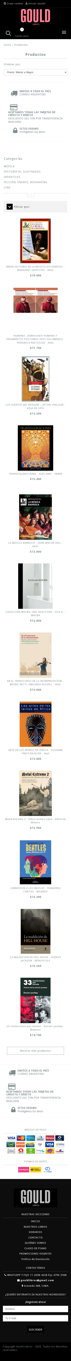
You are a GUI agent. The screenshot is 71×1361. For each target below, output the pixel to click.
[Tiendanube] (11, 1355)
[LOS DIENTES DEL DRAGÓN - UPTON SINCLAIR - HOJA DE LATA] (35, 379)
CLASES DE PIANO (35, 1248)
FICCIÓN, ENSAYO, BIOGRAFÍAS (25, 182)
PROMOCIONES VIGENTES (36, 1253)
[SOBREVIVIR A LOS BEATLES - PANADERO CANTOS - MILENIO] (35, 862)
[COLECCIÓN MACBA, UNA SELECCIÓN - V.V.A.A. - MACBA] (35, 586)
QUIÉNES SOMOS (35, 1242)
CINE (7, 187)
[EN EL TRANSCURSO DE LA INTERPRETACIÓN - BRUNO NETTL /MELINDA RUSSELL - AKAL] (35, 655)
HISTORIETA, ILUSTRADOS (22, 171)
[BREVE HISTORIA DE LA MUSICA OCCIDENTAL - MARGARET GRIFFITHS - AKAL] (35, 241)
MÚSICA (9, 166)
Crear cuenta (15, 3)
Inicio (7, 44)
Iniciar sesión (36, 3)
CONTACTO (35, 1237)
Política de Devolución (36, 1259)
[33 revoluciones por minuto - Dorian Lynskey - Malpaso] (35, 1000)
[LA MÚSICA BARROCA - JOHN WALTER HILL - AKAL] (35, 517)
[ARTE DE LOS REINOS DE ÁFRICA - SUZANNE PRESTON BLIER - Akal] (35, 724)
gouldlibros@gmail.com (37, 1280)
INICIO (35, 1221)
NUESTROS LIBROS (35, 1226)
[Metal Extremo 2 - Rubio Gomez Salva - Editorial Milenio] (35, 793)
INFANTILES (12, 176)
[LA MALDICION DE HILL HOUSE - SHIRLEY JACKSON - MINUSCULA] (35, 931)
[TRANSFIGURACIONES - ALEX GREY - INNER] (35, 448)
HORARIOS (35, 1232)
